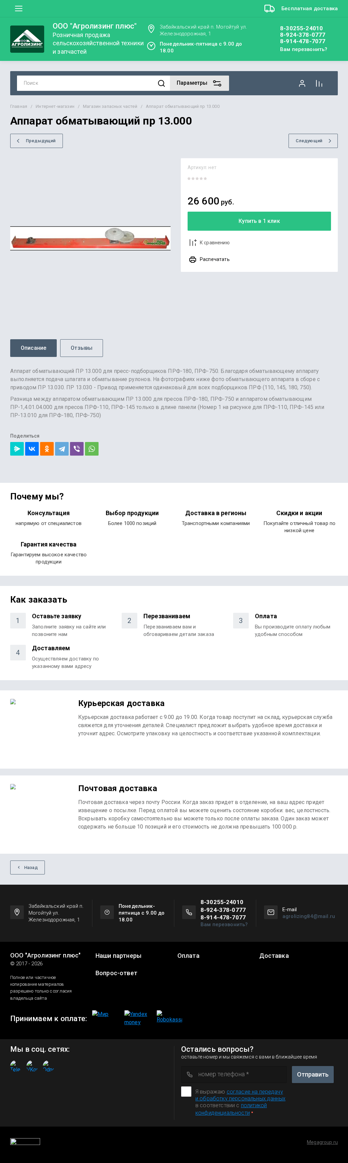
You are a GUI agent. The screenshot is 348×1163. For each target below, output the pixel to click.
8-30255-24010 (301, 28)
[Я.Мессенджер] (17, 449)
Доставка (274, 955)
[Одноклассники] (47, 449)
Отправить (313, 1074)
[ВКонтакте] (32, 449)
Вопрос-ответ (116, 973)
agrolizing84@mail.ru (308, 916)
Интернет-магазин (55, 106)
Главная (18, 106)
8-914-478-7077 (302, 41)
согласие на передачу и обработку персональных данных (240, 1095)
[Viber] (77, 449)
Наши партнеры (118, 955)
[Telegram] (62, 449)
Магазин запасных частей (110, 106)
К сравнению (215, 242)
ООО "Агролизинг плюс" (95, 26)
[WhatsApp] (92, 449)
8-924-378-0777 (302, 35)
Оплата (188, 955)
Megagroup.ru (322, 1142)
